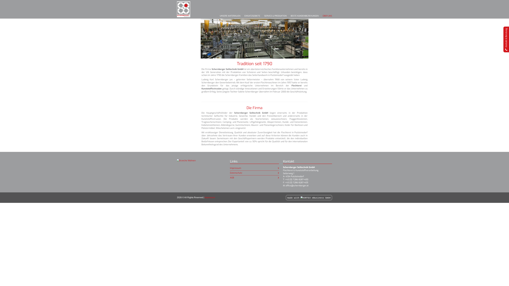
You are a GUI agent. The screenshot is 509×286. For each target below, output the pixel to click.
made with (294, 198)
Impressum (235, 168)
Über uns (327, 16)
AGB (232, 177)
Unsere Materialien (230, 16)
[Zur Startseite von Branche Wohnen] (187, 9)
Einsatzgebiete (252, 16)
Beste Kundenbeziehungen (305, 16)
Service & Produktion (275, 16)
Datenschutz (236, 172)
